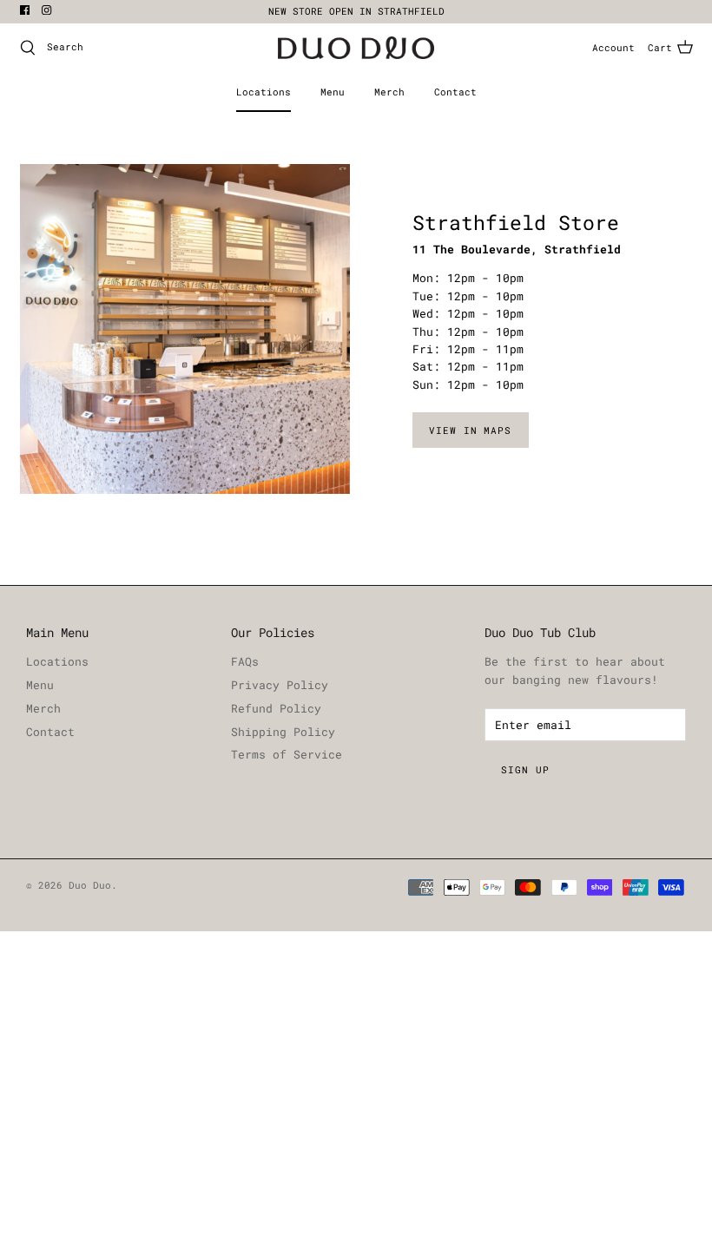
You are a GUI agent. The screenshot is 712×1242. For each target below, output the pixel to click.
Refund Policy (276, 708)
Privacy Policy (279, 685)
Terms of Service (286, 754)
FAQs (245, 661)
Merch (389, 91)
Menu (332, 91)
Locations (263, 91)
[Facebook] (25, 10)
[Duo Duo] (356, 48)
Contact (455, 91)
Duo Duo (90, 885)
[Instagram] (46, 10)
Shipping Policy (283, 732)
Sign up (525, 769)
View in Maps (470, 430)
